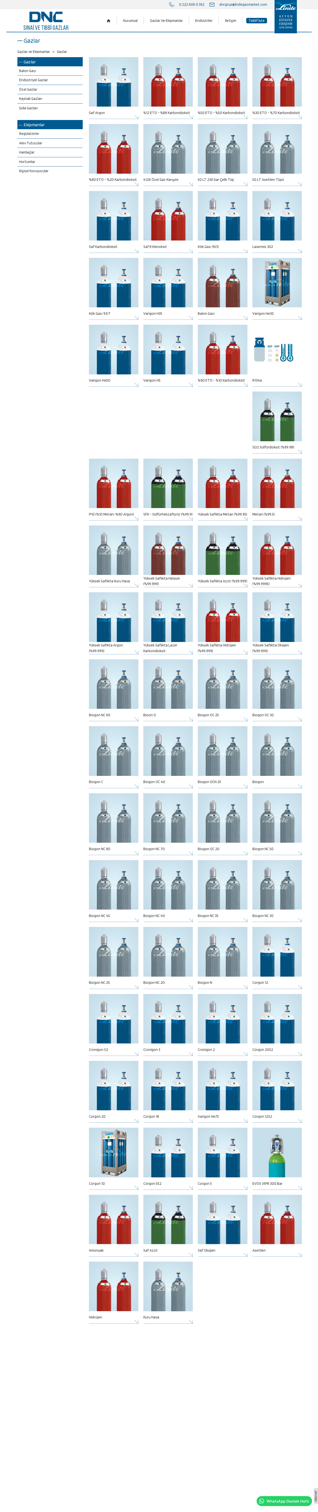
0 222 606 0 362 (191, 4)
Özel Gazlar (28, 89)
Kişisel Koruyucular (33, 171)
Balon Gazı (27, 71)
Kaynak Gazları (30, 98)
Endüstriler (204, 20)
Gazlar (30, 61)
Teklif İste (257, 20)
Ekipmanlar (34, 124)
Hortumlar (27, 161)
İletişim (230, 20)
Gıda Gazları (28, 108)
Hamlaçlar (27, 152)
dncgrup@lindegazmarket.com (243, 4)
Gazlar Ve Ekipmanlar (166, 20)
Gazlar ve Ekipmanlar (33, 51)
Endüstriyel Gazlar (33, 80)
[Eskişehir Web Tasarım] (316, 1496)
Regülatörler (29, 133)
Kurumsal (130, 20)
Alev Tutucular (30, 143)
